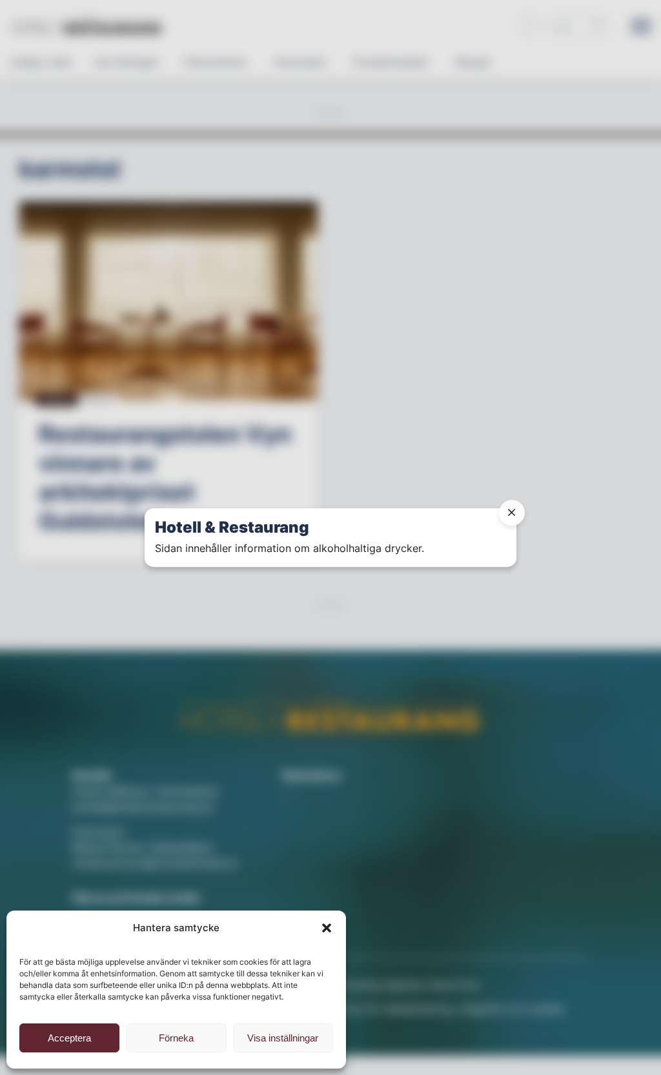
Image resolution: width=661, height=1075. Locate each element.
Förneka (176, 1037)
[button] (326, 928)
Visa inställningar (282, 1037)
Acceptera (69, 1037)
